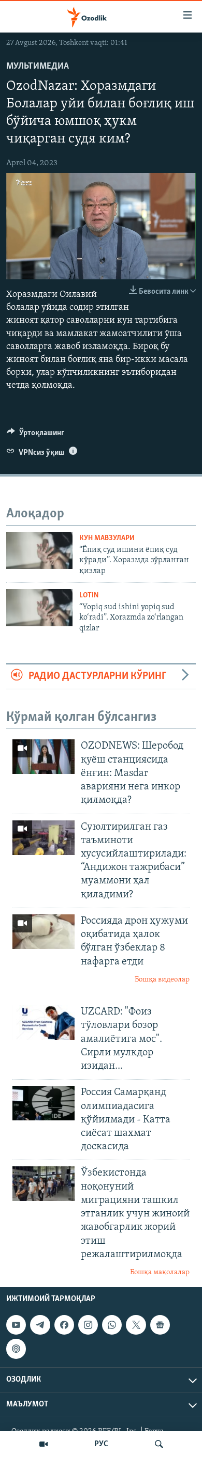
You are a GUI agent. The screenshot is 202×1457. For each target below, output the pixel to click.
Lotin (88, 595)
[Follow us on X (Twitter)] (136, 1325)
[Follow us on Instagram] (88, 1325)
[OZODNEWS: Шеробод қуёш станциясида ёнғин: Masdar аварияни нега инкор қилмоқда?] (43, 756)
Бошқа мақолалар (160, 1272)
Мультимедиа (37, 66)
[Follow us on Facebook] (64, 1325)
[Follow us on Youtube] (16, 1325)
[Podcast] (16, 1349)
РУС (101, 1444)
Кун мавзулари (107, 538)
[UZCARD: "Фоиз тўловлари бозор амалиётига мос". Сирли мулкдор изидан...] (43, 1022)
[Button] (35, 435)
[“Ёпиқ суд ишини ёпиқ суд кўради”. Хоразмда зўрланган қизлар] (39, 550)
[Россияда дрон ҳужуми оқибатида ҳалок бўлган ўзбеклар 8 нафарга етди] (43, 931)
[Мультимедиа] (43, 1444)
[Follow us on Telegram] (40, 1325)
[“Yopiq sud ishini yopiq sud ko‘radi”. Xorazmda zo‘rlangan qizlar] (39, 607)
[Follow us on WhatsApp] (112, 1325)
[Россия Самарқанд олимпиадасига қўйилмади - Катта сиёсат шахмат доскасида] (43, 1103)
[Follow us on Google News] (160, 1325)
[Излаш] (159, 1444)
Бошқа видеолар (162, 980)
